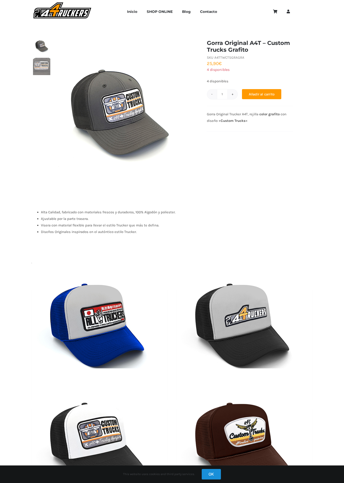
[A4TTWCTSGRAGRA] (126, 113)
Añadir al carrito (262, 94)
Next (198, 113)
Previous (55, 113)
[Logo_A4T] (62, 4)
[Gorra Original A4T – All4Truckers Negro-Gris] (244, 326)
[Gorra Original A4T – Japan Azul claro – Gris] (99, 326)
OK (211, 474)
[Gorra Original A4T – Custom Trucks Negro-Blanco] (99, 445)
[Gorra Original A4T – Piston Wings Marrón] (244, 445)
